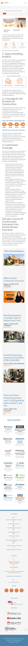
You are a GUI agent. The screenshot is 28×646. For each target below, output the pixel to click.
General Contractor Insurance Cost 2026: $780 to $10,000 (14, 357)
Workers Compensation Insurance (14, 519)
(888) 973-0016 (13, 245)
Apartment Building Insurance (14, 527)
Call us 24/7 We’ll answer (14, 561)
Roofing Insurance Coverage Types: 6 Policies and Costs (12, 318)
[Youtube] (11, 590)
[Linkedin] (6, 590)
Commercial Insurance (14, 535)
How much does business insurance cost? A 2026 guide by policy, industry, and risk (14, 400)
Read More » (7, 287)
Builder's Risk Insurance (14, 523)
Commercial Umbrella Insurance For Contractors (14, 540)
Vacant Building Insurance (14, 532)
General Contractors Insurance (14, 545)
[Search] (4, 13)
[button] (25, 3)
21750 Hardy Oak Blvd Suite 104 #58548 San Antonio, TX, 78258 (14, 572)
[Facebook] (22, 590)
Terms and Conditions (14, 582)
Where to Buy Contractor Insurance (14, 279)
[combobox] (14, 10)
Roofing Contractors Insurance (14, 549)
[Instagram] (17, 590)
